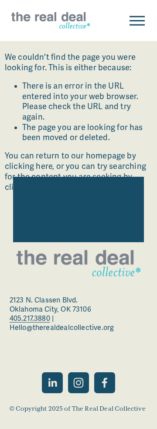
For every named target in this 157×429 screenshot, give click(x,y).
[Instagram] (78, 382)
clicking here (28, 166)
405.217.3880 (30, 318)
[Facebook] (104, 382)
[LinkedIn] (52, 382)
